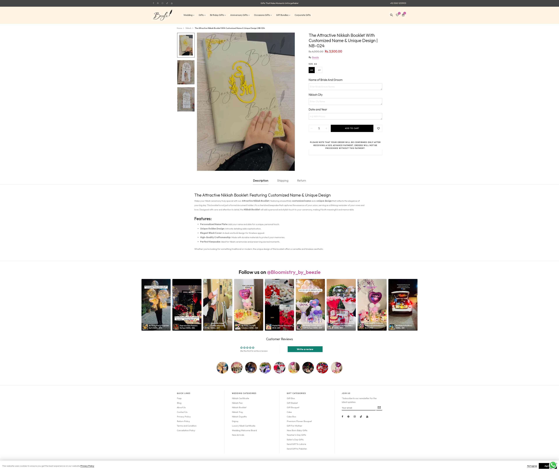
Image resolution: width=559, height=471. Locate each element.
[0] (397, 15)
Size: (313, 64)
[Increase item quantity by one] (326, 128)
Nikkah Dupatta (239, 416)
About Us (181, 407)
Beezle (315, 57)
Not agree (532, 465)
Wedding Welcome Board (244, 430)
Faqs (179, 398)
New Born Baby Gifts (297, 430)
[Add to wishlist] (378, 128)
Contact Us (182, 412)
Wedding (187, 15)
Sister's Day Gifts (295, 439)
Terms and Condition (187, 425)
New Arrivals (238, 434)
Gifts (201, 15)
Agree (548, 465)
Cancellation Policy (186, 430)
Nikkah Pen (237, 403)
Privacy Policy (184, 416)
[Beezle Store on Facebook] (153, 3)
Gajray (235, 421)
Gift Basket (292, 403)
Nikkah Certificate (240, 398)
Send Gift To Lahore (296, 444)
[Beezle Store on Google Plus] (167, 3)
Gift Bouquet (293, 407)
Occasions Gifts (262, 15)
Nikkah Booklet (239, 407)
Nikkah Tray (237, 412)
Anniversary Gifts (239, 15)
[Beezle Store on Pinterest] (158, 3)
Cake (289, 412)
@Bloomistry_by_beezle (294, 272)
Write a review (305, 349)
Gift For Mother (294, 425)
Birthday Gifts (217, 15)
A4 (311, 70)
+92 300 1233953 (398, 3)
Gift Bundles (282, 15)
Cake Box (291, 416)
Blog (179, 403)
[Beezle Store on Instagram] (162, 3)
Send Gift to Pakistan (297, 448)
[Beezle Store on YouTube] (172, 3)
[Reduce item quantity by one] (311, 128)
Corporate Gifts (303, 15)
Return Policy (183, 421)
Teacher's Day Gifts (296, 434)
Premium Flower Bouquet (299, 421)
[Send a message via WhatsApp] (553, 465)
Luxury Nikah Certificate (243, 425)
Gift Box (291, 398)
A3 (319, 70)
